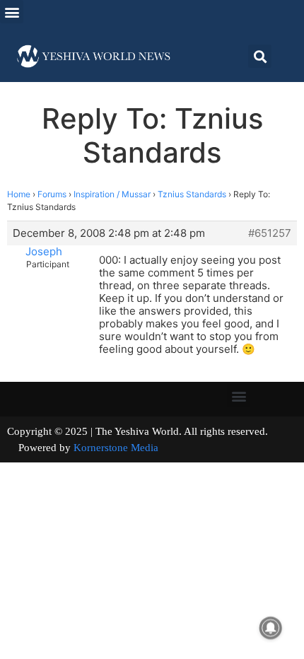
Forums (51, 194)
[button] (11, 11)
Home (18, 194)
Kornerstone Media (116, 447)
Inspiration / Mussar (112, 194)
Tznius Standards (192, 194)
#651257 (269, 233)
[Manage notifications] (270, 628)
